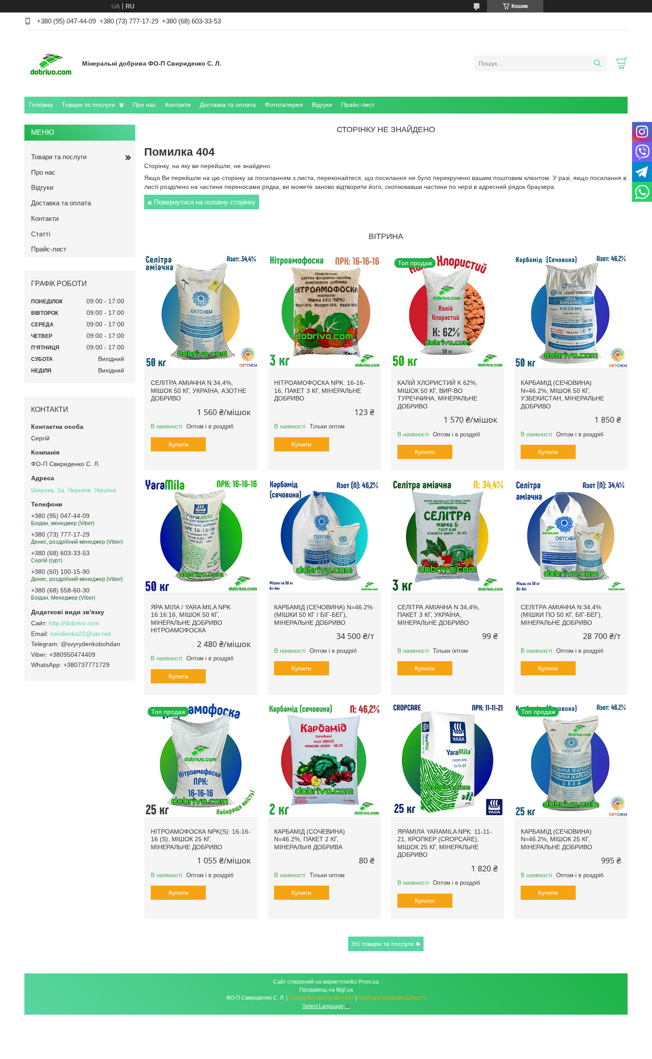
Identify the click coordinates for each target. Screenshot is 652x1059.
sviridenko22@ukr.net (80, 633)
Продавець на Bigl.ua (326, 990)
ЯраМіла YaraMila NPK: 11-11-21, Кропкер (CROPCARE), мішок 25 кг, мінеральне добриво (444, 843)
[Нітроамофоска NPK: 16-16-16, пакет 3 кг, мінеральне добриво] (324, 311)
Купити (179, 444)
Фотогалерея (284, 104)
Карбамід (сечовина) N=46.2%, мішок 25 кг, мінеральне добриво (556, 839)
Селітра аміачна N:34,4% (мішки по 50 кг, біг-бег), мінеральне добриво (561, 615)
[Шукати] (597, 63)
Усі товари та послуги (383, 943)
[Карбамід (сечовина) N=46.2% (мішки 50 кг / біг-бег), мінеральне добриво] (324, 535)
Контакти (178, 104)
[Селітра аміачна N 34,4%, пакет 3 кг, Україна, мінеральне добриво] (447, 535)
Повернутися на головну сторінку (204, 202)
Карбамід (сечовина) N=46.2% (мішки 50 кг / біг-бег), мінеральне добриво (323, 615)
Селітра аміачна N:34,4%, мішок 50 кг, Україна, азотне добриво (198, 390)
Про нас (144, 104)
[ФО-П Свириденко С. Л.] (51, 63)
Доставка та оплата (228, 104)
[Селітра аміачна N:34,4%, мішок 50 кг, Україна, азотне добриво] (201, 311)
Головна (41, 104)
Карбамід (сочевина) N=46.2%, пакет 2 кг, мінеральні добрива (309, 839)
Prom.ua (368, 982)
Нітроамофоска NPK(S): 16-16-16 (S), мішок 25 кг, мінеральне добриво (201, 839)
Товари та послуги (88, 104)
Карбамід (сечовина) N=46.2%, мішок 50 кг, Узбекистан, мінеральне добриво (562, 394)
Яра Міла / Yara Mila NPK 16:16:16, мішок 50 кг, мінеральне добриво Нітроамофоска (191, 619)
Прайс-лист (357, 104)
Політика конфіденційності (392, 998)
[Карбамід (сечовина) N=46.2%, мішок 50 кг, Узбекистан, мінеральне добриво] (571, 311)
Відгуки (322, 104)
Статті (40, 234)
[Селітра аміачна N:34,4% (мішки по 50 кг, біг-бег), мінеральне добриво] (571, 535)
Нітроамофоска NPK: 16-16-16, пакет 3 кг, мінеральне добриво (319, 390)
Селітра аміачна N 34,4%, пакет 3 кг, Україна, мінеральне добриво (438, 615)
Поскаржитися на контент (321, 998)
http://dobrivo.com (74, 623)
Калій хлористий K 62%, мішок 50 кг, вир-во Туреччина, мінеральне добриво (437, 394)
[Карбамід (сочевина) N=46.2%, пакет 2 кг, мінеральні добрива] (324, 760)
